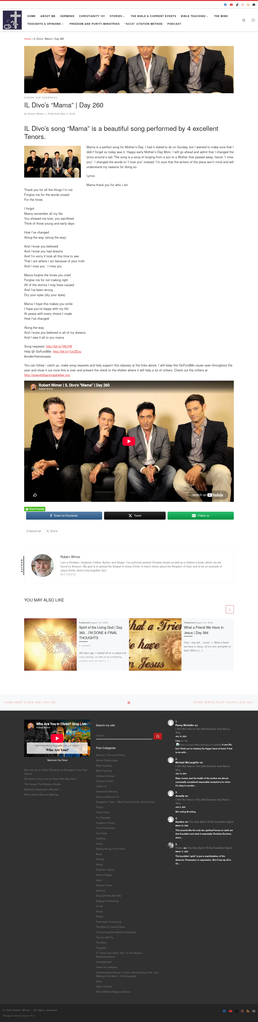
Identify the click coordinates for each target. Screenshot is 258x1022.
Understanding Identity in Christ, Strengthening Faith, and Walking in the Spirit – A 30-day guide (127, 974)
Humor (99, 843)
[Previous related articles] (221, 609)
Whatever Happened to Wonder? (41, 789)
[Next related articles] (230, 609)
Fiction (99, 807)
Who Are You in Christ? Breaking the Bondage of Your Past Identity (55, 771)
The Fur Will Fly (104, 937)
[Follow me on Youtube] (231, 5)
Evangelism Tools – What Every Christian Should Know (125, 802)
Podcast (100, 859)
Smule (99, 906)
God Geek (101, 833)
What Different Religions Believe (113, 991)
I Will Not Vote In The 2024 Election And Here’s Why (202, 730)
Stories (99, 916)
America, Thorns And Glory (110, 755)
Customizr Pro (27, 1015)
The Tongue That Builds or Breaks (42, 784)
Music (99, 854)
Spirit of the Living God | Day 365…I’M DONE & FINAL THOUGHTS (100, 632)
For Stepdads (103, 817)
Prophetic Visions (105, 869)
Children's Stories (105, 776)
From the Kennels (105, 828)
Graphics (100, 838)
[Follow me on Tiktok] (237, 5)
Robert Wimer (36, 114)
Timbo (179, 848)
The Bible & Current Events (110, 927)
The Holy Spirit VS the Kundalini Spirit (211, 821)
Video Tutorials (104, 986)
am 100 (184, 740)
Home (27, 38)
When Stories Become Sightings (41, 794)
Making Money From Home (110, 849)
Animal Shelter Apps (107, 760)
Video (99, 981)
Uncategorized (103, 962)
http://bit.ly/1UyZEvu (67, 351)
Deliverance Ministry (106, 791)
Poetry (99, 864)
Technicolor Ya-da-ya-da (108, 921)
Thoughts (101, 948)
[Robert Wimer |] (12, 19)
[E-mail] (254, 5)
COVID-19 (101, 786)
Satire (99, 880)
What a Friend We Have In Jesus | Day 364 (204, 630)
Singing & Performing (107, 901)
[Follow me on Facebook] (225, 5)
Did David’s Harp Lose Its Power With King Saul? (50, 779)
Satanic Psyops (104, 875)
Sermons (100, 890)
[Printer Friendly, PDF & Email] (34, 509)
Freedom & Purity (105, 823)
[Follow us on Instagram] (243, 5)
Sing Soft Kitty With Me (108, 895)
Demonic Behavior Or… (108, 797)
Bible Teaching (104, 770)
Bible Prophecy (104, 765)
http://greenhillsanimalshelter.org (47, 375)
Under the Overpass (106, 967)
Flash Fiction (103, 812)
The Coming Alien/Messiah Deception (116, 932)
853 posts (68, 574)
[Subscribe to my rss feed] (248, 5)
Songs (99, 911)
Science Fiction (104, 885)
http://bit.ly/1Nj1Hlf (59, 346)
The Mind (101, 942)
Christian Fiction (104, 781)
